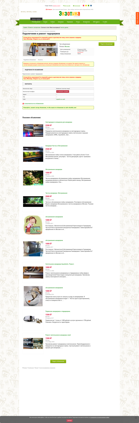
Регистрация (77, 5)
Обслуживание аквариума (53, 169)
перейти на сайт (60, 99)
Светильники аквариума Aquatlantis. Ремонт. (59, 264)
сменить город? (56, 5)
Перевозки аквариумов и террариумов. (57, 311)
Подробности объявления (29, 59)
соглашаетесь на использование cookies (99, 417)
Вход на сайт (67, 5)
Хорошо (69, 420)
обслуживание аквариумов (54, 217)
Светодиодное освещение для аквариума (58, 122)
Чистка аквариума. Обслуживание (56, 193)
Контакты (40, 59)
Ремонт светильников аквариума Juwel (58, 335)
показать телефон (63, 91)
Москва (67, 46)
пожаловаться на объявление (34, 103)
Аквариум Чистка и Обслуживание (56, 146)
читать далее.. (65, 27)
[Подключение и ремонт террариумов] (40, 43)
